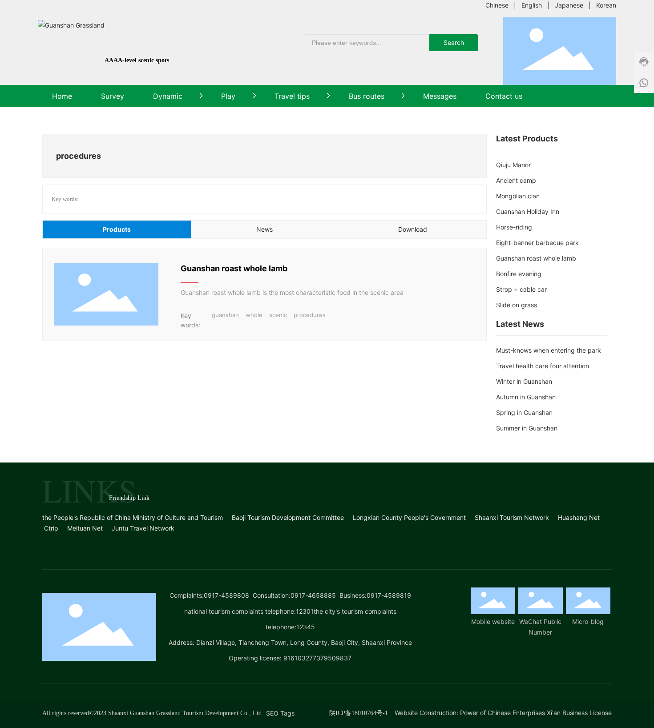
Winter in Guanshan (524, 381)
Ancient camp (516, 180)
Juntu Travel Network (143, 528)
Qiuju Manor (513, 165)
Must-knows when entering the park (548, 350)
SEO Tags (280, 713)
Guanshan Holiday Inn (527, 211)
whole (254, 314)
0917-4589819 (389, 595)
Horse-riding (514, 227)
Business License (587, 712)
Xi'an (554, 712)
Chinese (497, 5)
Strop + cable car (521, 289)
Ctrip (51, 528)
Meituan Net (85, 528)
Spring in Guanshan (524, 412)
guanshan (225, 314)
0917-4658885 (313, 595)
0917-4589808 (226, 595)
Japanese (569, 5)
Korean (606, 5)
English (531, 5)
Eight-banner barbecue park (537, 242)
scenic (278, 314)
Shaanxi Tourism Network (512, 517)
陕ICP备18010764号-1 (358, 713)
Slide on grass (516, 305)
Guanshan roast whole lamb (234, 268)
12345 (305, 627)
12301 (305, 611)
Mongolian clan (518, 196)
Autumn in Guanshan (526, 397)
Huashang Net (579, 517)
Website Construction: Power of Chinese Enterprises (470, 712)
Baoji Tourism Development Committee (288, 517)
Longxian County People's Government (409, 517)
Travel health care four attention (542, 366)
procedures (310, 314)
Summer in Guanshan (526, 428)
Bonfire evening (518, 274)
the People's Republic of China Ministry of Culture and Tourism (132, 517)
